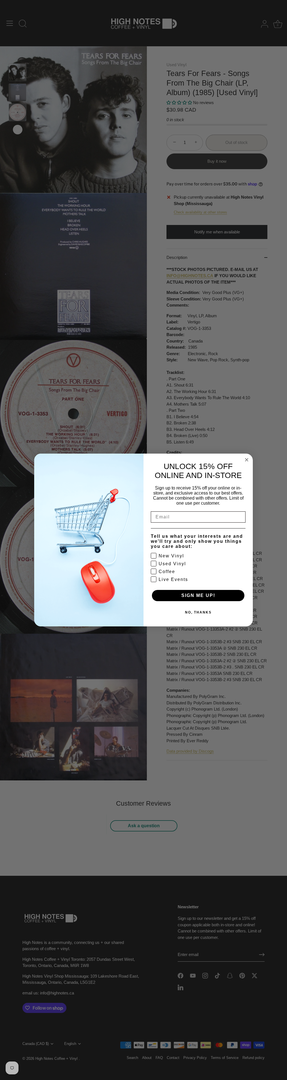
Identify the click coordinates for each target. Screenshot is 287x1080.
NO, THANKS (198, 612)
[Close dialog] (246, 459)
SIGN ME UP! (198, 595)
